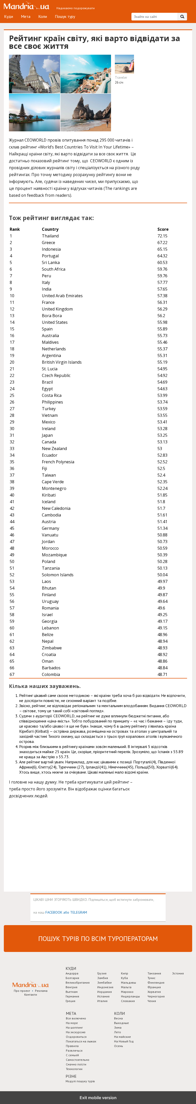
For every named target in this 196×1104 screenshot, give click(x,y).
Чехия (152, 1001)
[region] (47, 846)
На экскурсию (75, 1032)
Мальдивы (128, 982)
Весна (118, 1018)
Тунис (151, 978)
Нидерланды (130, 996)
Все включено (76, 1018)
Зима (117, 1027)
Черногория (156, 996)
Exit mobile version (98, 1097)
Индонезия (105, 987)
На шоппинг (74, 1027)
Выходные (121, 1023)
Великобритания (78, 982)
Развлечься (74, 1050)
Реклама (41, 991)
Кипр (124, 973)
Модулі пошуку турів (80, 1081)
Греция (70, 1001)
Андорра (72, 973)
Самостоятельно (77, 1060)
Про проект (22, 991)
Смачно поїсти (76, 1064)
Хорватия (154, 992)
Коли (42, 16)
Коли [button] (119, 1013)
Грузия (101, 973)
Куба (124, 978)
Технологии (74, 1069)
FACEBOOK (53, 912)
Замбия (102, 978)
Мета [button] (71, 1013)
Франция (154, 987)
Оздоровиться (76, 1037)
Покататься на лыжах (81, 1041)
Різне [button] (71, 1076)
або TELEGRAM (75, 912)
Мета (25, 16)
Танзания (154, 973)
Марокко (127, 992)
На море (72, 1023)
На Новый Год (124, 1041)
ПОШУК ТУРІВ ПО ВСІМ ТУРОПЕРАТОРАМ (98, 938)
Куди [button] (71, 968)
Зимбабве (104, 982)
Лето (117, 1032)
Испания (103, 996)
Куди (8, 16)
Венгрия (71, 987)
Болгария (72, 978)
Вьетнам (72, 992)
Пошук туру (65, 16)
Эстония (178, 973)
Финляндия (156, 982)
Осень (118, 1046)
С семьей (72, 1055)
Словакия (128, 1001)
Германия (72, 996)
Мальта (126, 987)
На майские (122, 1037)
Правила (72, 1046)
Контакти (30, 994)
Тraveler (121, 77)
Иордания (104, 992)
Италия (102, 1001)
